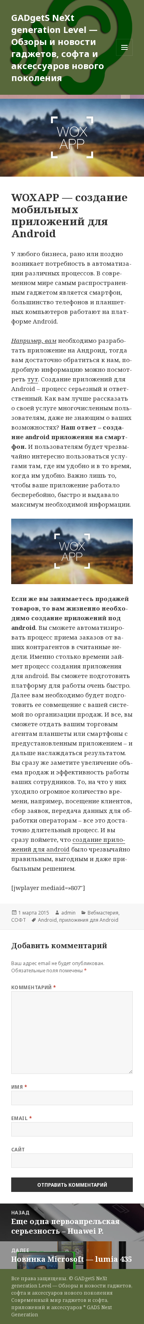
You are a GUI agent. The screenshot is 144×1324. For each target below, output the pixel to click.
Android (47, 920)
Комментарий (33, 987)
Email (21, 1118)
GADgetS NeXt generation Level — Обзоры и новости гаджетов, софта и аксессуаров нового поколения (57, 47)
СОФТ (18, 920)
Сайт (18, 1149)
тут (32, 379)
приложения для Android (88, 920)
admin (68, 912)
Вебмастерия (103, 912)
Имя (19, 1087)
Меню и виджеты (124, 55)
